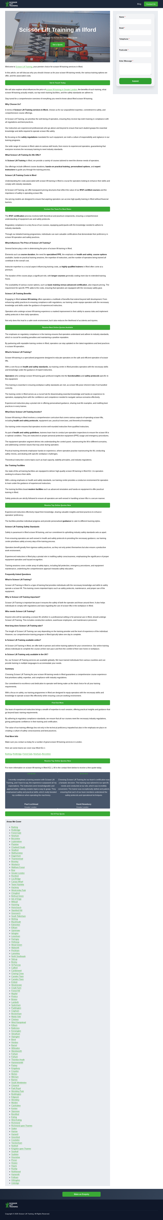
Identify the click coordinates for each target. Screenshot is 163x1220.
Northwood (16, 1172)
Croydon (15, 1071)
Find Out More (57, 703)
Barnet (14, 1045)
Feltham (14, 1177)
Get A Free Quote (58, 814)
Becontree (46, 754)
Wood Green (16, 945)
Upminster (15, 930)
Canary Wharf (17, 882)
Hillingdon (15, 1180)
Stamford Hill (16, 910)
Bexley (14, 962)
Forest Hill (15, 991)
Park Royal (16, 1088)
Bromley (14, 862)
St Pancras (16, 965)
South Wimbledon (18, 1083)
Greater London (18, 873)
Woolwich (15, 864)
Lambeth (15, 1002)
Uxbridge (15, 1183)
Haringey (15, 939)
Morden (14, 1103)
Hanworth (15, 1174)
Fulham (14, 1054)
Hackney (15, 887)
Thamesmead (17, 859)
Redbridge (17, 754)
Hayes (14, 1166)
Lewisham (15, 936)
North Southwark (18, 956)
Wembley (15, 1100)
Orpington (15, 1037)
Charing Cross (17, 974)
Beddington (16, 1094)
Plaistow (15, 844)
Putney (14, 1065)
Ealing (14, 1117)
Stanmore (15, 1111)
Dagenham (16, 856)
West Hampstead (18, 1022)
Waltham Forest (18, 867)
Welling (14, 919)
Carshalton (16, 1106)
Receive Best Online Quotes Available (57, 327)
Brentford (15, 1114)
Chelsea (14, 1019)
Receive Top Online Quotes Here (57, 505)
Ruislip (14, 1169)
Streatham (15, 1034)
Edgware (15, 1097)
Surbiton (14, 1154)
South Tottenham (18, 916)
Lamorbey (15, 953)
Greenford (15, 1137)
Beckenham (16, 1014)
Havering (15, 905)
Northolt (14, 1146)
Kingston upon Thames (21, 1149)
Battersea (15, 1028)
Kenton (14, 1108)
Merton (14, 1074)
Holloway (15, 942)
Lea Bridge (16, 879)
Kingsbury (15, 1068)
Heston (14, 1163)
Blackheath (16, 922)
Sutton (14, 1129)
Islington (14, 933)
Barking (8, 754)
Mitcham (14, 1077)
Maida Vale (16, 1017)
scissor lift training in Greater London (61, 90)
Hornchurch (16, 908)
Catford (14, 968)
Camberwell (16, 971)
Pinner (14, 1160)
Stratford (14, 850)
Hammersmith (17, 1063)
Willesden (15, 1048)
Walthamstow (17, 853)
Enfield (14, 982)
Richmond (15, 1123)
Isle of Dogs (16, 899)
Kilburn (14, 1025)
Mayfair (14, 994)
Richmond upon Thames (21, 1126)
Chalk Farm (16, 988)
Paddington (16, 1008)
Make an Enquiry (81, 1194)
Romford (15, 876)
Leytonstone (16, 841)
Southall (14, 1152)
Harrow (14, 1131)
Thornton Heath (18, 1060)
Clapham (15, 1011)
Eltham (14, 928)
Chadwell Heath (18, 847)
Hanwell (14, 1134)
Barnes (14, 1080)
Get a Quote (58, 45)
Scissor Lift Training (24, 67)
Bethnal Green (17, 896)
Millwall (14, 902)
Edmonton (15, 925)
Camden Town (17, 976)
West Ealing (16, 1120)
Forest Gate (27, 754)
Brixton (14, 999)
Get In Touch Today (58, 83)
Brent (13, 1040)
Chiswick (15, 1085)
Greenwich (16, 913)
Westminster (16, 985)
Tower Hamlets (17, 885)
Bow (13, 870)
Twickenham (16, 1143)
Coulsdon (15, 1140)
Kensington (16, 1031)
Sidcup (14, 959)
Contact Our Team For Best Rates (57, 209)
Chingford (15, 893)
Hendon (14, 1042)
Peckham (15, 951)
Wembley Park (17, 1091)
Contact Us (150, 4)
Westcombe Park (18, 890)
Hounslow (15, 1157)
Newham (37, 754)
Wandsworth (16, 1051)
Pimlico (14, 996)
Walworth (15, 948)
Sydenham (16, 1005)
